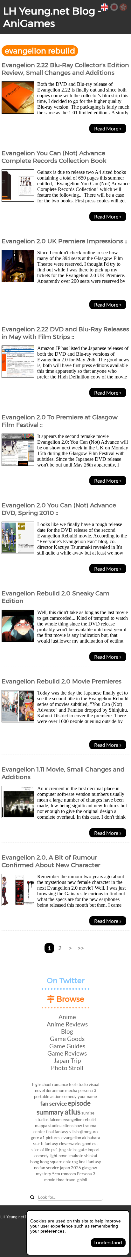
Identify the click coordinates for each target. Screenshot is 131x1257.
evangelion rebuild (79, 1119)
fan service (53, 1103)
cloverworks (70, 1143)
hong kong (39, 1161)
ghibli (82, 1179)
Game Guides (67, 1046)
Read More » (107, 128)
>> (81, 948)
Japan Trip (67, 1060)
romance (60, 1084)
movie (49, 1179)
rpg (75, 1161)
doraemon (55, 1090)
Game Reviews (67, 1053)
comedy (41, 1155)
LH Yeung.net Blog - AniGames (52, 17)
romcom (68, 1173)
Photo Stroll (67, 1067)
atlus (72, 1111)
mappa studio (47, 1125)
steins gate (77, 1149)
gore (35, 1137)
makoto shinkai (83, 1155)
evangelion (71, 1137)
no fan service (46, 1167)
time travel (66, 1179)
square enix (60, 1161)
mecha (71, 1090)
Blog (67, 1031)
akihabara (91, 1137)
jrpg (62, 1149)
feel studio (78, 1084)
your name (87, 1096)
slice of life (40, 1149)
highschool (41, 1084)
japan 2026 (70, 1167)
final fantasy (90, 1161)
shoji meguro (86, 1131)
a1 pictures (50, 1137)
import (94, 1149)
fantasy (51, 1143)
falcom (56, 1119)
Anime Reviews (67, 1024)
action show (71, 1125)
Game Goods (67, 1038)
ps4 (54, 1149)
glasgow (89, 1167)
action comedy (63, 1096)
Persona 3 (86, 1173)
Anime (67, 1016)
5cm (56, 1173)
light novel (59, 1155)
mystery (43, 1173)
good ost (90, 1143)
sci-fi (38, 1143)
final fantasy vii (59, 1131)
